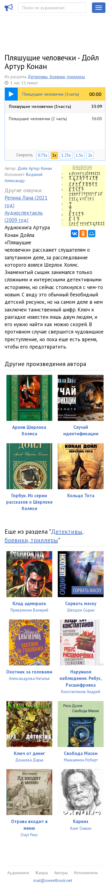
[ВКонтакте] (74, 233)
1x (54, 155)
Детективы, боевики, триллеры (56, 76)
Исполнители (86, 872)
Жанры (41, 872)
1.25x (66, 155)
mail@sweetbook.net (52, 880)
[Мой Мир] (91, 233)
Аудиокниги (18, 872)
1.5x (79, 155)
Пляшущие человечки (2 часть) (55, 118)
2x (90, 155)
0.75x (42, 155)
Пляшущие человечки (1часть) (55, 106)
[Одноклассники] (83, 233)
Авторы (61, 872)
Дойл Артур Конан (34, 168)
